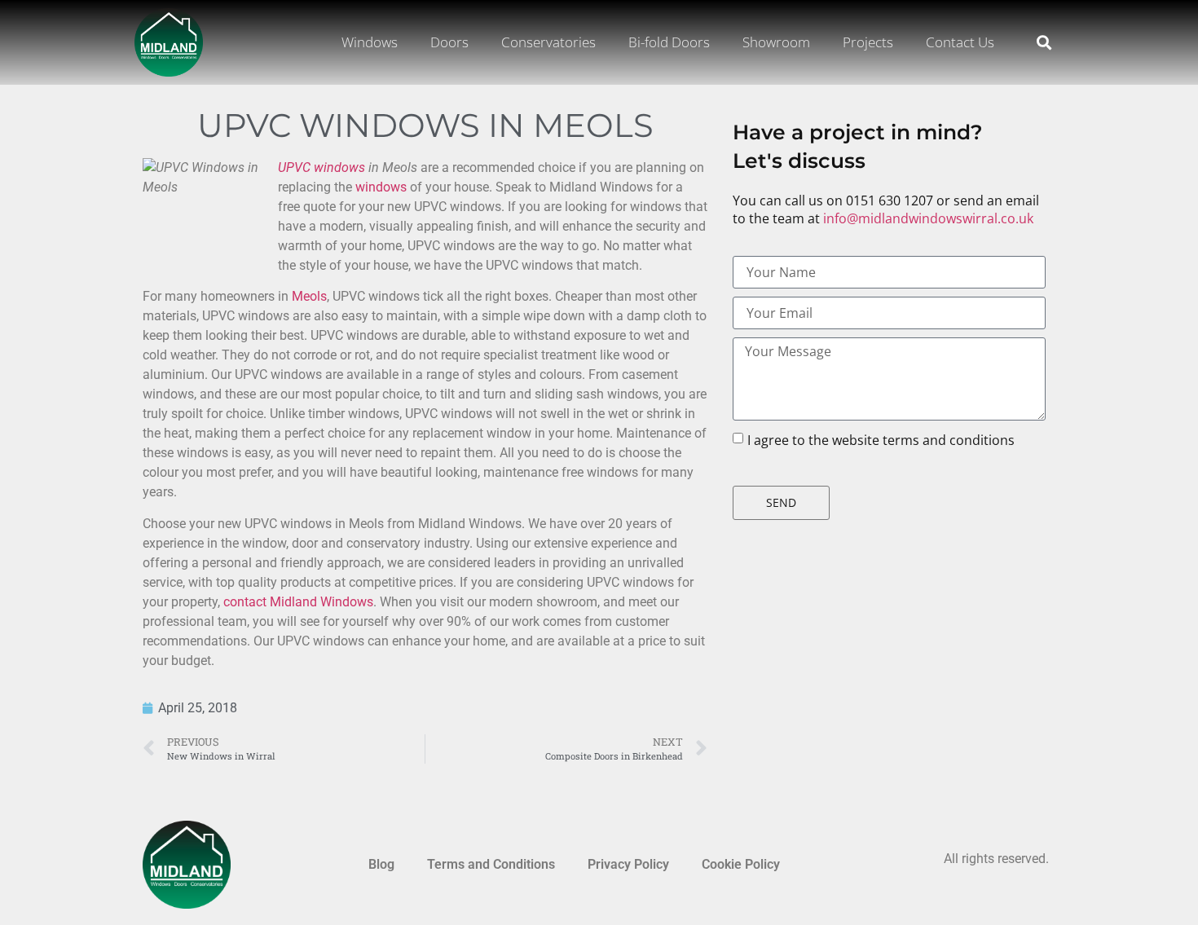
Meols (309, 296)
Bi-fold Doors (669, 42)
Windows (369, 42)
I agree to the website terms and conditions (881, 440)
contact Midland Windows (298, 602)
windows (381, 187)
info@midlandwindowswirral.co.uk (928, 218)
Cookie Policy (741, 864)
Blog (381, 864)
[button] (1043, 42)
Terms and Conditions (491, 864)
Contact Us (960, 42)
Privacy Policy (628, 864)
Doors (449, 42)
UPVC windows (321, 167)
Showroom (776, 42)
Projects (868, 42)
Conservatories (548, 42)
